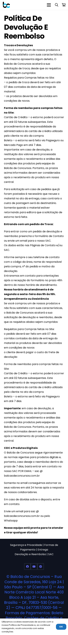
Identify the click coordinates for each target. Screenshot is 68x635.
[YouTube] (34, 566)
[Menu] (49, 5)
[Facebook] (27, 566)
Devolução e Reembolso (30, 554)
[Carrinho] (64, 5)
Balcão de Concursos (30, 576)
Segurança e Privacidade (26, 545)
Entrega (43, 549)
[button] (56, 5)
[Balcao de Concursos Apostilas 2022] (6, 5)
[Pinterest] (40, 566)
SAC (50, 554)
